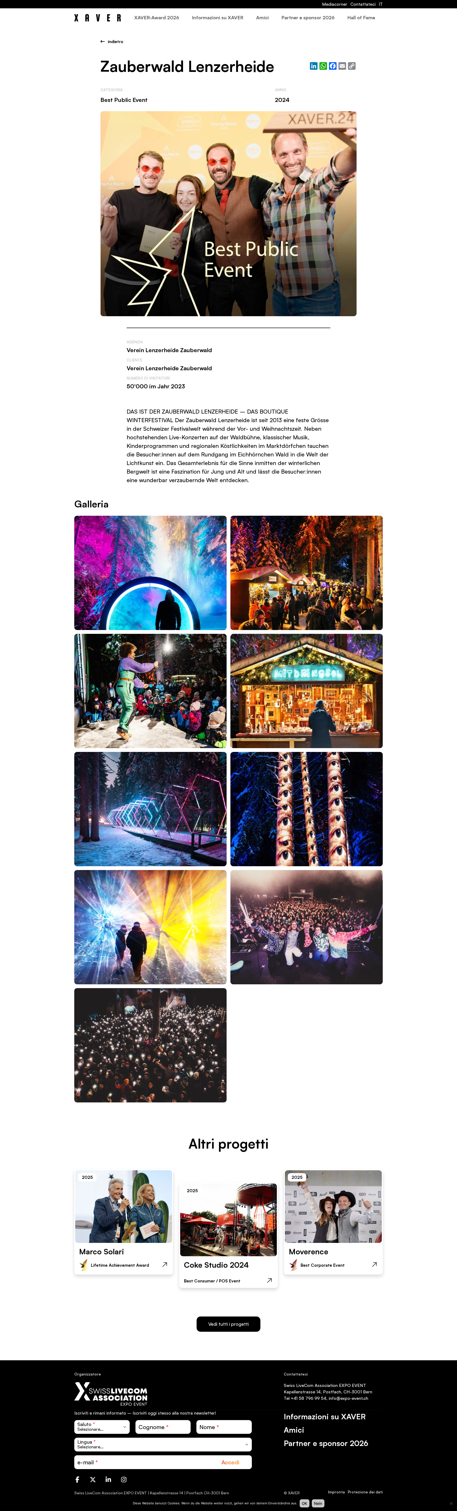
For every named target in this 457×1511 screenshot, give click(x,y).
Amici (262, 17)
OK (304, 1503)
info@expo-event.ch (348, 1398)
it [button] (381, 4)
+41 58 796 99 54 (308, 1398)
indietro (115, 41)
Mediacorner (334, 4)
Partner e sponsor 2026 (308, 17)
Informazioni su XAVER (217, 17)
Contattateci (363, 4)
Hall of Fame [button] (361, 17)
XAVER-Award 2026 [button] (156, 17)
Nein (318, 1503)
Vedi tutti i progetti (228, 1324)
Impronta (336, 1492)
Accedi (230, 1462)
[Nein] (451, 1503)
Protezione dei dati (365, 1492)
